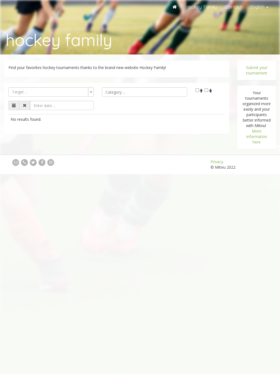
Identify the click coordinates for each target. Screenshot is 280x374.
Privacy (217, 161)
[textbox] (144, 92)
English (258, 7)
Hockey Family (201, 7)
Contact (233, 7)
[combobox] (51, 92)
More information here (256, 136)
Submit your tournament (256, 70)
